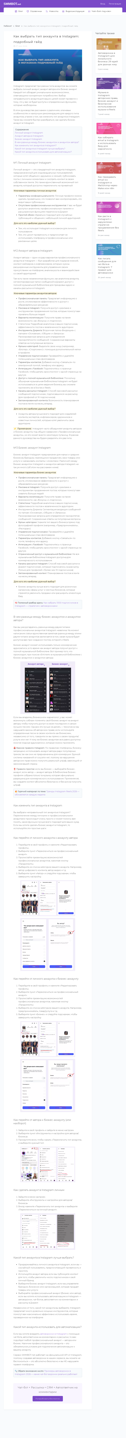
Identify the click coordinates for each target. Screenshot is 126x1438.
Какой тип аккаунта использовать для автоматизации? (43, 152)
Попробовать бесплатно (47, 1399)
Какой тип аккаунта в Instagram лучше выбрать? (40, 149)
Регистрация (115, 4)
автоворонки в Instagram (53, 1334)
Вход (102, 4)
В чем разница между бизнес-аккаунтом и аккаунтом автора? (47, 142)
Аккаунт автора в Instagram (29, 136)
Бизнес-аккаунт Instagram (28, 139)
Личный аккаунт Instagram (29, 133)
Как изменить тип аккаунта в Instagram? (35, 145)
